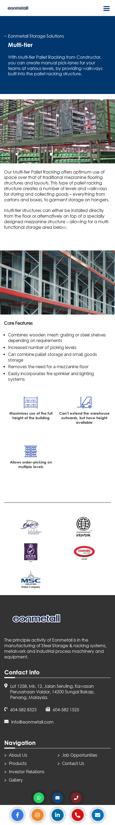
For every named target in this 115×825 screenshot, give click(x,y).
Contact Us (73, 763)
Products (18, 763)
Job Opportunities (79, 755)
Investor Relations (26, 771)
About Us (18, 755)
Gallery (16, 780)
